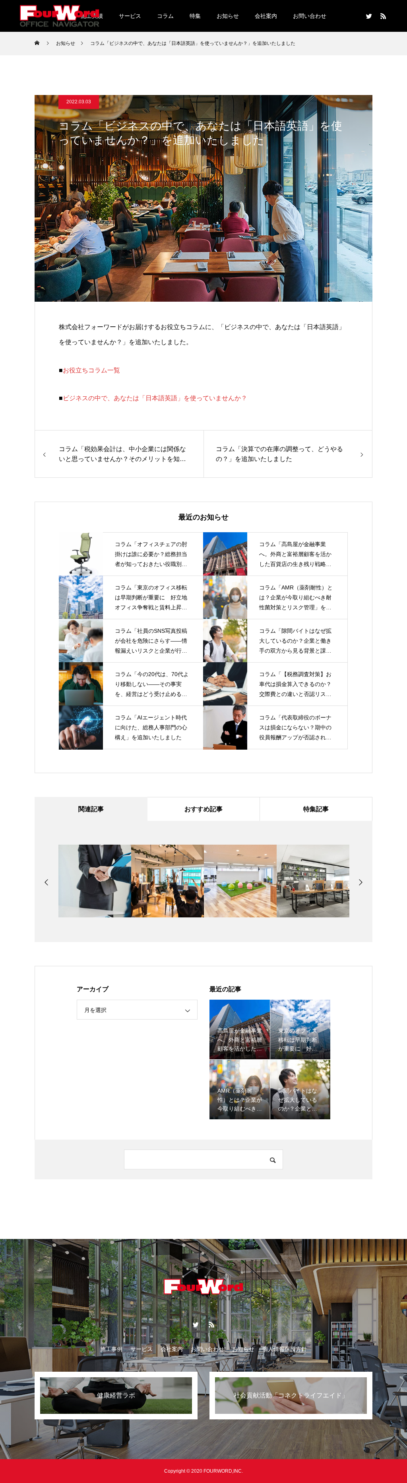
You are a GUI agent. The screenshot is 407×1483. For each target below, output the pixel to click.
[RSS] (383, 16)
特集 (195, 16)
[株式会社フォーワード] (59, 16)
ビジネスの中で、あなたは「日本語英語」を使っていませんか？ (155, 398)
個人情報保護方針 (284, 1349)
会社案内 (266, 16)
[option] (94, 881)
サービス (130, 16)
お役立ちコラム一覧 (91, 370)
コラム (165, 16)
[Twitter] (369, 16)
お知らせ (228, 16)
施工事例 (111, 1349)
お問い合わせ (309, 16)
